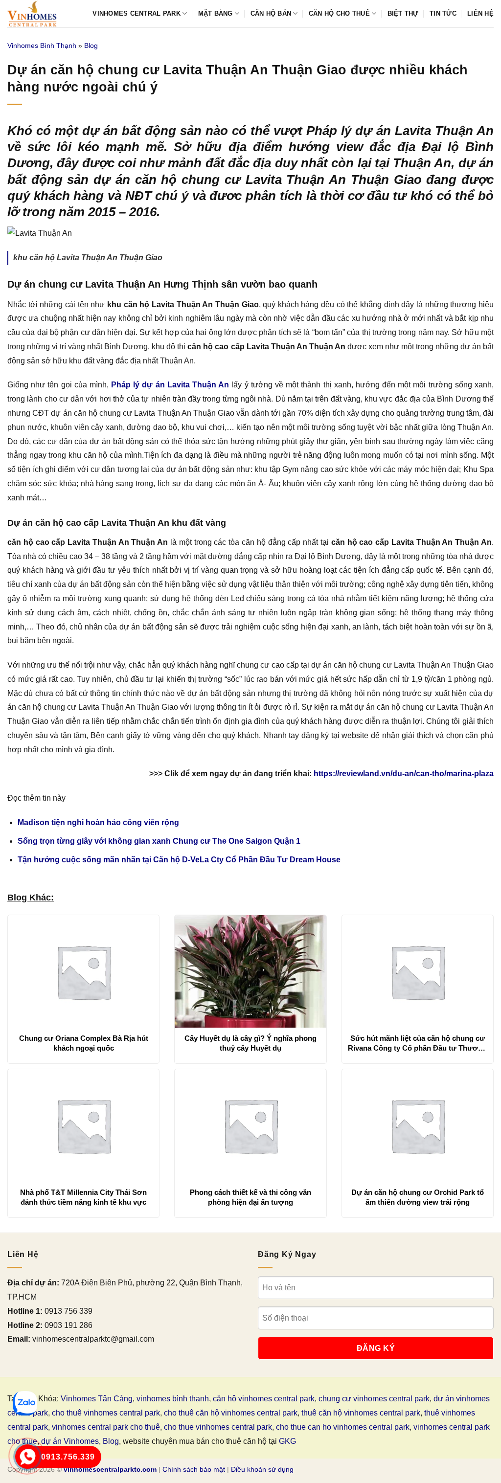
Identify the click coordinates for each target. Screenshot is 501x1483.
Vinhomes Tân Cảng (97, 1398)
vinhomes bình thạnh (173, 1398)
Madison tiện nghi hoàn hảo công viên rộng (98, 822)
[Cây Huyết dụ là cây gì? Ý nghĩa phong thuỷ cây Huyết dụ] (250, 971)
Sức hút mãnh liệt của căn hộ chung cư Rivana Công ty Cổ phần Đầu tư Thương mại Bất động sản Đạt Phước (417, 1043)
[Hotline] (27, 1456)
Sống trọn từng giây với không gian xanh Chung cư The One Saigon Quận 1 (159, 841)
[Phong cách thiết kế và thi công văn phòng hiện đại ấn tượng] (250, 1125)
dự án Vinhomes (70, 1441)
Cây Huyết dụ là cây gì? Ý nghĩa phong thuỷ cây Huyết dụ (250, 1043)
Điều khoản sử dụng (262, 1469)
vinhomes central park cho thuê (106, 1427)
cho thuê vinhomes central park (106, 1413)
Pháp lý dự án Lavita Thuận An (170, 385)
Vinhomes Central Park (136, 13)
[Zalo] (25, 1403)
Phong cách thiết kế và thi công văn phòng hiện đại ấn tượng (250, 1197)
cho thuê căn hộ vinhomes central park (230, 1413)
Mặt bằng (215, 13)
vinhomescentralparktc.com (110, 1469)
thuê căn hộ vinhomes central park (360, 1413)
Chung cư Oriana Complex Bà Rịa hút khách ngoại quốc (83, 1043)
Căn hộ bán (271, 13)
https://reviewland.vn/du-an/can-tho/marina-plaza (404, 773)
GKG (287, 1441)
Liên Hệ (480, 13)
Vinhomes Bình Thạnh (41, 45)
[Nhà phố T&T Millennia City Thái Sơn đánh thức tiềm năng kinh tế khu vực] (83, 1125)
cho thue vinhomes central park (218, 1427)
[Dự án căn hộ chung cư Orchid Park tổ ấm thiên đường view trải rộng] (417, 1125)
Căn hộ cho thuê (339, 13)
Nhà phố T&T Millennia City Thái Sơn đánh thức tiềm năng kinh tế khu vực (83, 1197)
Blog (91, 45)
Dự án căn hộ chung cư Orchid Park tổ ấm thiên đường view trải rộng (417, 1197)
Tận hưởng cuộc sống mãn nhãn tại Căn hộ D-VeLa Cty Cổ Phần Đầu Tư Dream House (179, 859)
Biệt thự (403, 13)
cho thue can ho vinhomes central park (343, 1427)
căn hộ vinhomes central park (264, 1398)
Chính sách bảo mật (193, 1469)
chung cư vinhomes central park (374, 1398)
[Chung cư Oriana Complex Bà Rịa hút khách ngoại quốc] (83, 971)
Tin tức (443, 13)
